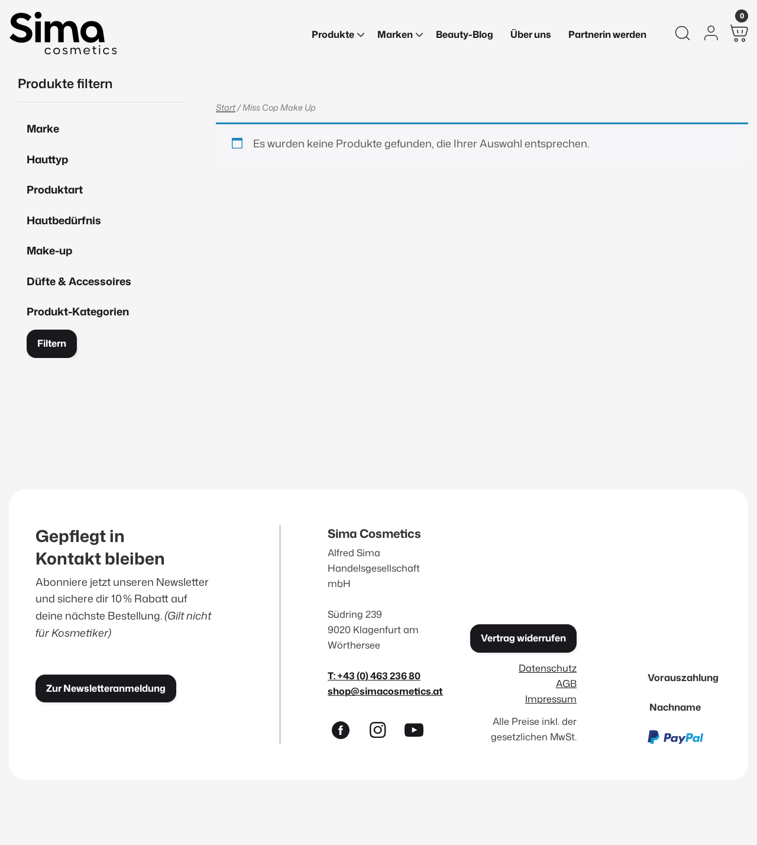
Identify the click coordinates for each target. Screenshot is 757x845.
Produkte (333, 34)
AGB (566, 683)
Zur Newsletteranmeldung (106, 688)
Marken (395, 34)
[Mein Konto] (711, 33)
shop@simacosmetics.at (385, 691)
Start (225, 107)
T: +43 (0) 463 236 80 (374, 675)
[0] (739, 33)
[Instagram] (382, 732)
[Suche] (682, 33)
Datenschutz (548, 668)
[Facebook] (346, 732)
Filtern (51, 343)
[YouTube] (419, 732)
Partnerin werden (607, 34)
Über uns (530, 34)
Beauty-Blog (464, 34)
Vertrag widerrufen (523, 637)
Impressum (551, 698)
